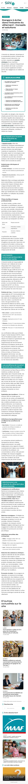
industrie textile (7, 143)
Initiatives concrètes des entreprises (12, 109)
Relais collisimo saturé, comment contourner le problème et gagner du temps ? (12, 663)
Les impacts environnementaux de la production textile (14, 93)
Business (5, 658)
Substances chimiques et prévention (12, 86)
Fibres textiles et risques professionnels (12, 90)
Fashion (6, 16)
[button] (23, 701)
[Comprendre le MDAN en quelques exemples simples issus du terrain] (13, 681)
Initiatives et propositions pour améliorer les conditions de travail (14, 101)
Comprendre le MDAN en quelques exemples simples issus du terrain (13, 694)
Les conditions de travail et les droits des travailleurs (14, 97)
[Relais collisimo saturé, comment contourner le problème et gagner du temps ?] (13, 649)
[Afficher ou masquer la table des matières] (22, 78)
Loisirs (5, 628)
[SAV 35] (10, 3)
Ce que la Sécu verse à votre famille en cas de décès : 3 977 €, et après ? (14, 777)
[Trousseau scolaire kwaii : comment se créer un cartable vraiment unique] (14, 751)
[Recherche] (22, 3)
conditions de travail (7, 125)
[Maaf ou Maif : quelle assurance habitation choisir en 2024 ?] (14, 726)
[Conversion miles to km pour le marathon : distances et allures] (13, 618)
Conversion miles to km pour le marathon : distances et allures (12, 631)
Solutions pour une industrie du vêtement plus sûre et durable (12, 105)
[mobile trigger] (2, 3)
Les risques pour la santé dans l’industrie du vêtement (12, 82)
